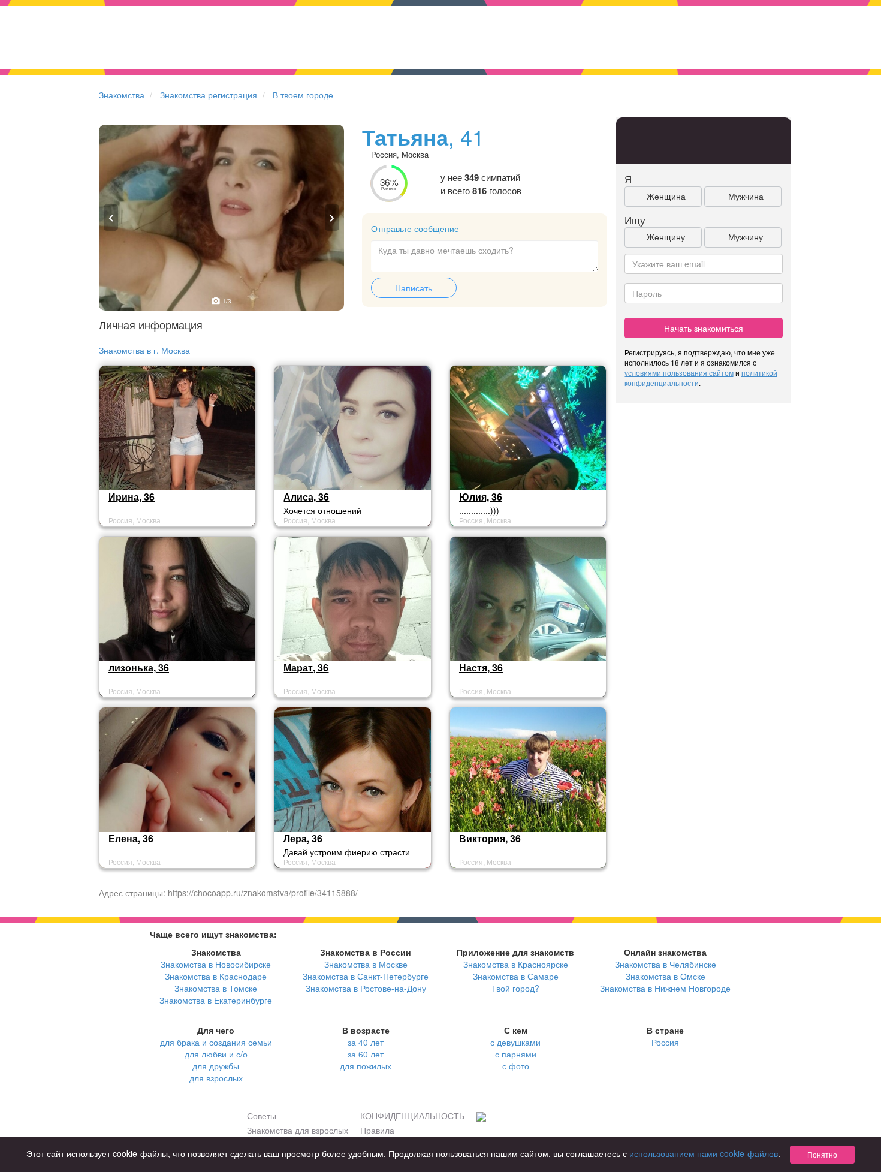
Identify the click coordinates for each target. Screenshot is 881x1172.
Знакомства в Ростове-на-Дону (366, 988)
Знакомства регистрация (208, 95)
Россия (665, 1042)
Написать (413, 288)
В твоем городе (303, 95)
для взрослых (216, 1078)
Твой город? (515, 988)
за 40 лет (366, 1042)
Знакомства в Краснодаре (216, 976)
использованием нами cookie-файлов (703, 1153)
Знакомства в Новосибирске (216, 964)
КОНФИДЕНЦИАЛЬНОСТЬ (412, 1116)
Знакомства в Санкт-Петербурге (366, 976)
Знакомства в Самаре (516, 976)
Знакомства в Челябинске (665, 964)
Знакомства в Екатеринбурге (215, 1000)
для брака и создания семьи (216, 1042)
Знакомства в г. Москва (144, 350)
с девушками (515, 1042)
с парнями (515, 1054)
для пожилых (365, 1066)
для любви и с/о (216, 1054)
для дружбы (215, 1066)
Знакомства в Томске (215, 988)
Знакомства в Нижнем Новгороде (665, 988)
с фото (515, 1066)
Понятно (822, 1154)
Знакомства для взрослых (297, 1130)
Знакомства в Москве (366, 964)
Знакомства (121, 95)
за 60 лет (366, 1054)
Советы (261, 1116)
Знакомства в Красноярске (515, 964)
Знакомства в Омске (665, 976)
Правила (377, 1130)
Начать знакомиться (703, 328)
